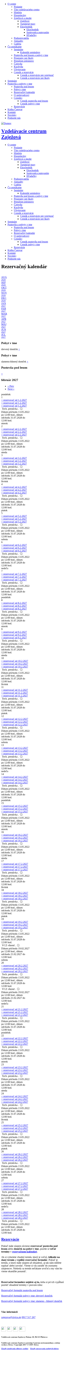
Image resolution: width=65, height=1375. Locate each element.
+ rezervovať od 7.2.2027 (14, 574)
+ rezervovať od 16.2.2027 (14, 835)
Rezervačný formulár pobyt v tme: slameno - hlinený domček (31, 1301)
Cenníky (18, 98)
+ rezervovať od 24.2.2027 (14, 1096)
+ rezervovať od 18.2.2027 (14, 893)
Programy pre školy (23, 58)
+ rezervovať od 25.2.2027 (14, 1125)
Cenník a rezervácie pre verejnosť (37, 75)
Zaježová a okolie (23, 18)
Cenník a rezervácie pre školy (35, 78)
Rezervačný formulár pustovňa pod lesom (22, 1290)
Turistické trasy (27, 23)
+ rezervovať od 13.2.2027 (14, 748)
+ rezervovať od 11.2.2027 (14, 690)
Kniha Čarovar (15, 109)
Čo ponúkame (15, 46)
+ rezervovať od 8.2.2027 (14, 603)
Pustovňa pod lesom (24, 86)
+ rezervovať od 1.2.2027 (14, 400)
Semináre (18, 49)
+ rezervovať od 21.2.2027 (14, 1009)
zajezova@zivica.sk (11, 1317)
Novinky (12, 115)
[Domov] (6, 123)
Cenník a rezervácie (24, 72)
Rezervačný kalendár (24, 92)
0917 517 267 (28, 1317)
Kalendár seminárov (30, 52)
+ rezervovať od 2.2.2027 (14, 429)
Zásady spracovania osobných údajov (44, 1348)
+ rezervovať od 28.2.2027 (14, 1212)
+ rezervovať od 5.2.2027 (14, 516)
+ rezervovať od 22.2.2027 (14, 1038)
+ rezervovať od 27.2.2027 (14, 1183)
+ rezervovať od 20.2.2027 (14, 965)
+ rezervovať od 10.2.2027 (14, 661)
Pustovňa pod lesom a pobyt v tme (31, 55)
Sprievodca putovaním (38, 32)
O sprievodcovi (21, 95)
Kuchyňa (18, 66)
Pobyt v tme (20, 89)
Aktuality (18, 41)
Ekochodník (26, 26)
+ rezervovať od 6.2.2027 (14, 545)
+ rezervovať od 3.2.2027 (14, 458)
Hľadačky (32, 35)
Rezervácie (19, 106)
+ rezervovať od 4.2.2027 (14, 487)
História (18, 12)
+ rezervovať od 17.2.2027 (14, 864)
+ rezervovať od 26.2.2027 (14, 1154)
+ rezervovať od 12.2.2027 (14, 719)
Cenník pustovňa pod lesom (34, 100)
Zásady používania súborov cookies (14, 1348)
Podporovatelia (21, 38)
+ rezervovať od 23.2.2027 (14, 1067)
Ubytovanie (20, 69)
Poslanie (18, 6)
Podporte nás (14, 118)
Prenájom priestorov (24, 61)
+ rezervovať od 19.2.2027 (14, 922)
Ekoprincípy (20, 15)
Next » (11, 389)
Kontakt (12, 112)
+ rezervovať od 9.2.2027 (14, 632)
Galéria (17, 43)
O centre (12, 4)
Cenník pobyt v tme (30, 103)
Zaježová (24, 21)
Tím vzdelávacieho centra (26, 9)
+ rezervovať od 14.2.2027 (14, 777)
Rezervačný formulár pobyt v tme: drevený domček (27, 1295)
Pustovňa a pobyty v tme (20, 83)
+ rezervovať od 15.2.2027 (14, 806)
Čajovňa (18, 63)
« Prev (11, 386)
